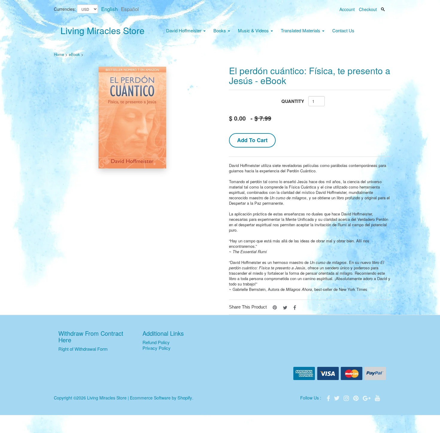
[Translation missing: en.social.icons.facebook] (294, 307)
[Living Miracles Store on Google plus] (367, 397)
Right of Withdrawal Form (83, 349)
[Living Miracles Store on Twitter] (337, 397)
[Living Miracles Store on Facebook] (329, 397)
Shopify (184, 397)
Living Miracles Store (102, 30)
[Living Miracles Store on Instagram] (347, 397)
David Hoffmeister (184, 30)
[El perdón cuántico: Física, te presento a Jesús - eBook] (132, 118)
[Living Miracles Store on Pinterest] (356, 397)
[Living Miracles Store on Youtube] (377, 397)
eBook (74, 54)
